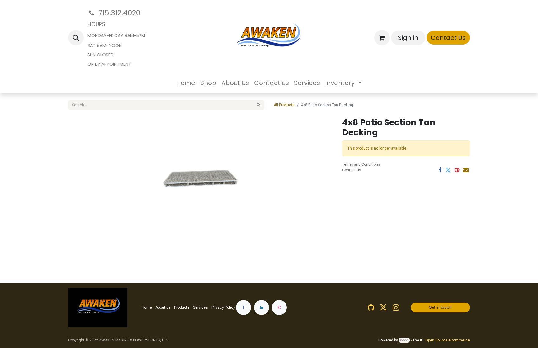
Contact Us (448, 37)
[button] (76, 37)
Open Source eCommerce (447, 340)
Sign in (408, 37)
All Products (284, 105)
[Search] (258, 105)
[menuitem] (186, 83)
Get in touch (440, 307)
